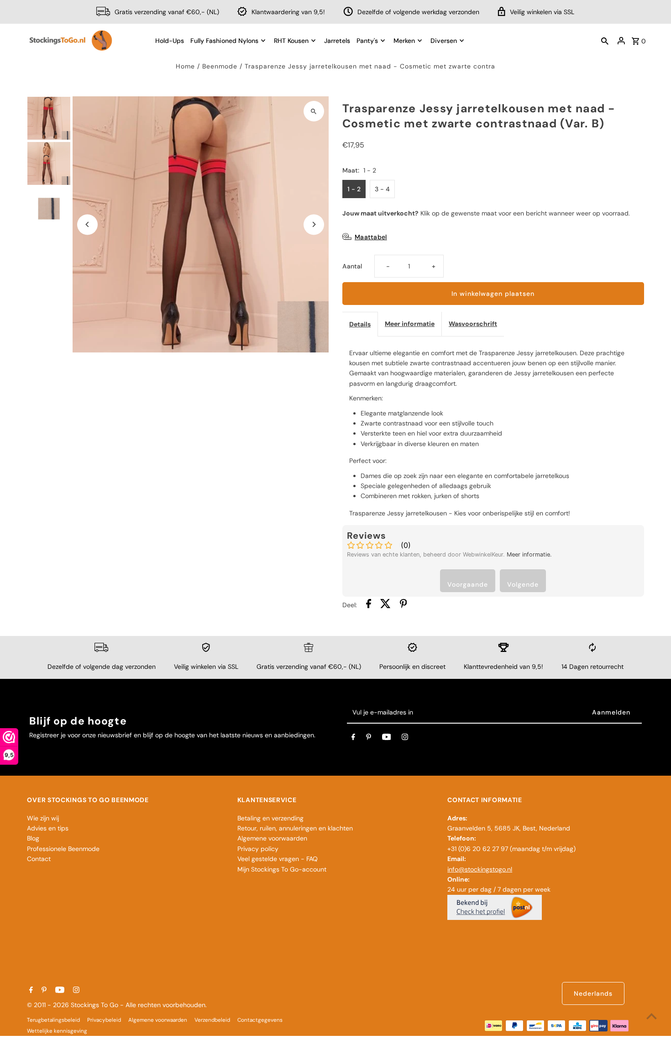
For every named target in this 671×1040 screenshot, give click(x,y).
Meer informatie (410, 324)
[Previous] (87, 224)
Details (360, 324)
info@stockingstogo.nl (479, 869)
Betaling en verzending (270, 818)
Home (185, 66)
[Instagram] (405, 739)
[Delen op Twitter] (385, 605)
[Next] (314, 224)
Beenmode (219, 66)
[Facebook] (353, 739)
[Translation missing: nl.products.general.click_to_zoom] (314, 111)
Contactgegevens (260, 1020)
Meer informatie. (529, 554)
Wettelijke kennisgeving (57, 1031)
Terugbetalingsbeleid (53, 1020)
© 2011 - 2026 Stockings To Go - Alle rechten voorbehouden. (117, 1005)
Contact (39, 859)
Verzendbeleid (212, 1020)
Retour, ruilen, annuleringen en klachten (295, 828)
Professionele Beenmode (63, 849)
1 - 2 (354, 189)
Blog (33, 838)
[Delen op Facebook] (368, 605)
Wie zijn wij (43, 818)
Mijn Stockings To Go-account (281, 869)
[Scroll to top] (651, 1016)
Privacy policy (257, 849)
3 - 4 (382, 189)
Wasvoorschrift (473, 324)
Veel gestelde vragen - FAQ (277, 859)
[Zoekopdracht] (605, 40)
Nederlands (593, 993)
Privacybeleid (104, 1020)
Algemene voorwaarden (272, 838)
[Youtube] (386, 739)
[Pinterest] (368, 739)
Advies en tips (47, 828)
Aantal (352, 266)
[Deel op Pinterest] (403, 605)
